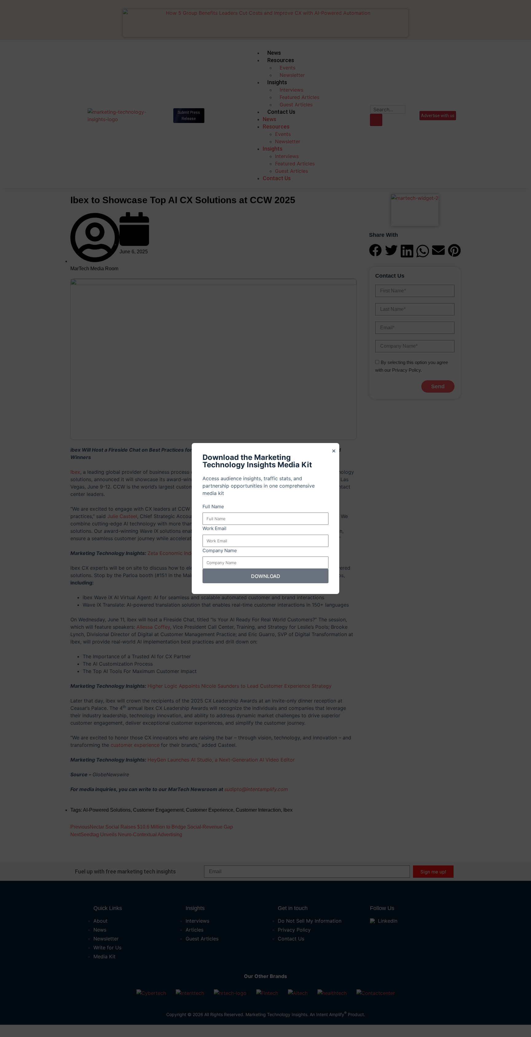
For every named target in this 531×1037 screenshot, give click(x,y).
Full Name (213, 506)
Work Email (214, 528)
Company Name (220, 550)
